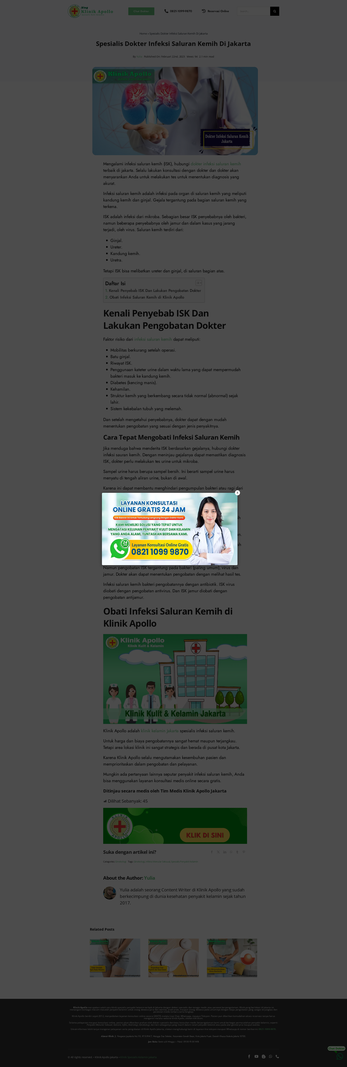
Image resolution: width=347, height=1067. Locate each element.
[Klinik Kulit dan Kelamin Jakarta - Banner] (169, 529)
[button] (173, 533)
